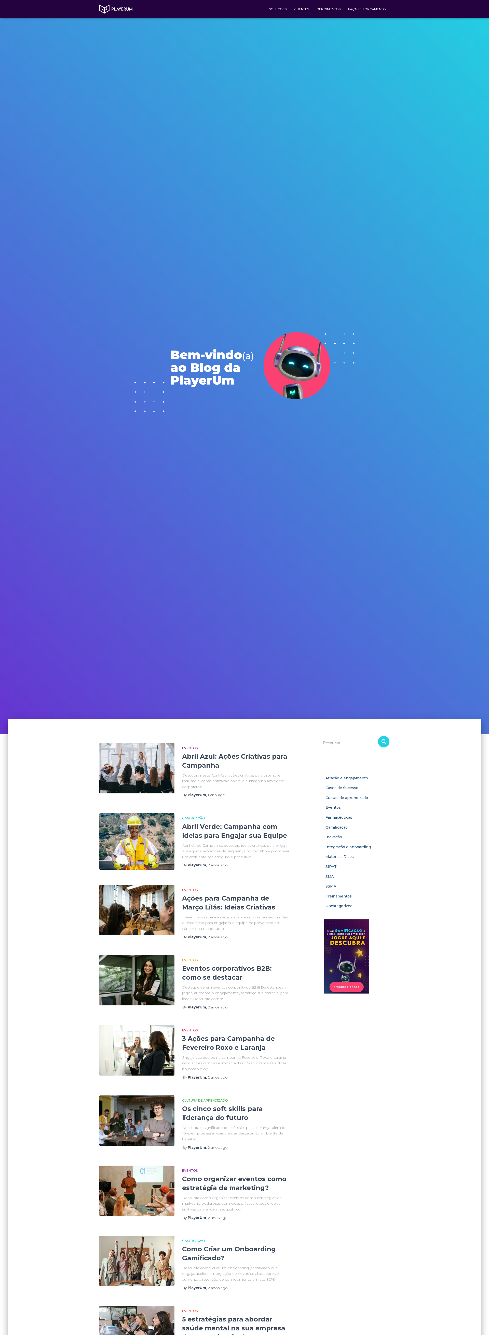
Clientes (301, 9)
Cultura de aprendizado (205, 1100)
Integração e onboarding (348, 847)
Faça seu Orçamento (367, 9)
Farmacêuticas (338, 817)
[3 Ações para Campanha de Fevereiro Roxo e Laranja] (136, 1050)
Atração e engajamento (346, 778)
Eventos (190, 748)
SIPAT (331, 866)
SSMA (330, 886)
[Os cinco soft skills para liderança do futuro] (136, 1120)
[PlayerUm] (116, 9)
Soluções (278, 9)
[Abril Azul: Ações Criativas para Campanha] (136, 768)
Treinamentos (338, 896)
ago (216, 795)
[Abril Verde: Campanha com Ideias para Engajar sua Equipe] (136, 841)
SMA (329, 876)
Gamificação (193, 818)
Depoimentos (329, 9)
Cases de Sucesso (341, 787)
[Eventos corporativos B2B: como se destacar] (136, 980)
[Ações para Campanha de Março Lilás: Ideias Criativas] (136, 910)
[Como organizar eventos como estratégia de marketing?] (136, 1191)
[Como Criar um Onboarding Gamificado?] (136, 1261)
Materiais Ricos (339, 856)
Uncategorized (338, 906)
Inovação (333, 837)
